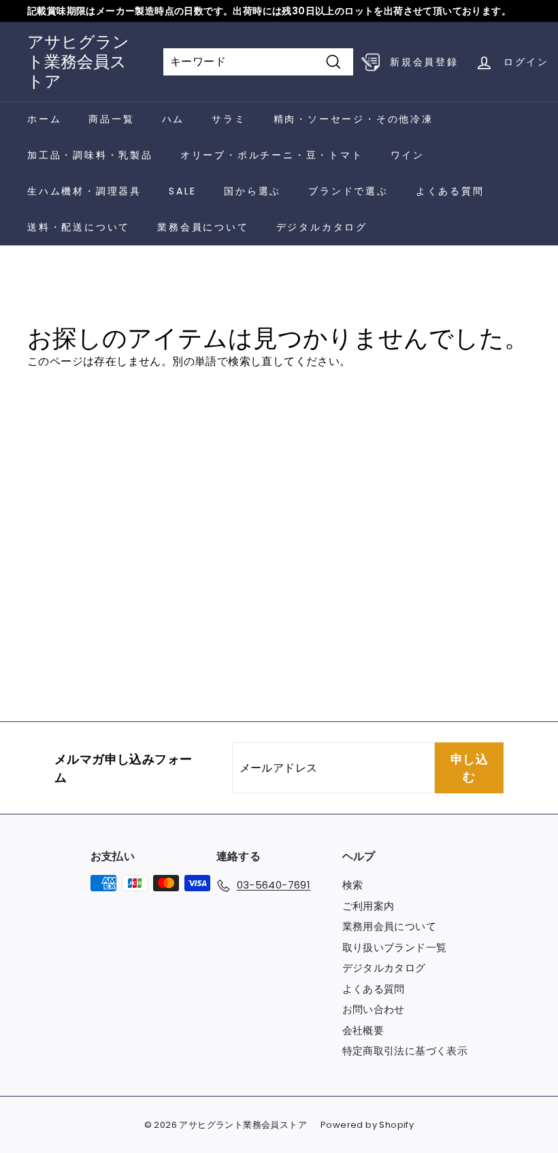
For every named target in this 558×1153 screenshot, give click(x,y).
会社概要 (363, 1030)
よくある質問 (450, 191)
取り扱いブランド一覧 (394, 947)
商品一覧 (111, 119)
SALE (183, 191)
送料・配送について (78, 227)
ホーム (44, 119)
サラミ (229, 119)
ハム (173, 119)
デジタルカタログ (321, 227)
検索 (352, 885)
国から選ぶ (252, 191)
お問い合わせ (373, 1009)
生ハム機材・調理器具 (84, 191)
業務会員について (202, 227)
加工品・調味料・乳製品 (90, 155)
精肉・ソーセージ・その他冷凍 (353, 119)
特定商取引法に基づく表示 (405, 1051)
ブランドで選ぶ (348, 191)
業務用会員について (389, 926)
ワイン (408, 155)
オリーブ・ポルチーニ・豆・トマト (271, 155)
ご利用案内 (368, 906)
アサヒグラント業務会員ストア (78, 61)
